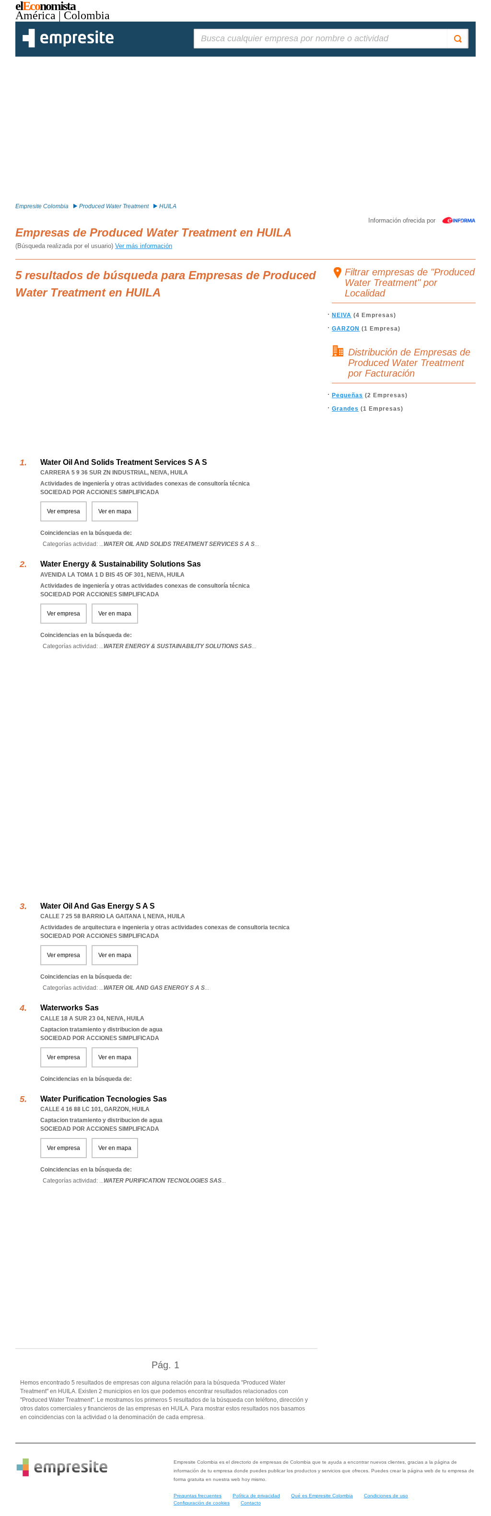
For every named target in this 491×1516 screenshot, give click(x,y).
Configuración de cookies (202, 1502)
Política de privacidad (256, 1495)
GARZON (346, 328)
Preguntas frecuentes (198, 1495)
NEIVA (341, 315)
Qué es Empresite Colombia (322, 1495)
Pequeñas (347, 395)
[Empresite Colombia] (68, 45)
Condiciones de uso (386, 1495)
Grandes (345, 408)
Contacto (251, 1502)
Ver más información (143, 245)
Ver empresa (63, 511)
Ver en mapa (114, 511)
